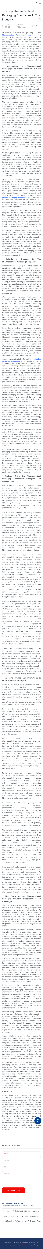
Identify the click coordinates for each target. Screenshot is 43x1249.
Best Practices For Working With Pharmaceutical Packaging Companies (12, 1221)
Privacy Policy (33, 1245)
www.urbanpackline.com (13, 1245)
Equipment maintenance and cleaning (15, 1205)
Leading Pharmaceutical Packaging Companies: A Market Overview (32, 1216)
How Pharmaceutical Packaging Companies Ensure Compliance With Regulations (32, 1211)
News (31, 1205)
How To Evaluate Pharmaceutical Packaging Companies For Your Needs (32, 1221)
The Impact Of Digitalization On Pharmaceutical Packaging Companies (16, 1211)
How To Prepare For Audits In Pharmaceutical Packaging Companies (12, 1216)
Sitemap (25, 1245)
